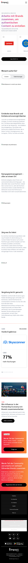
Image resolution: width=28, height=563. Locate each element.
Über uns (14, 512)
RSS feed (17, 538)
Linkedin (9, 534)
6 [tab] (9, 372)
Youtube (10, 538)
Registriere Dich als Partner (14, 485)
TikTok (14, 538)
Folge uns (14, 449)
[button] (14, 389)
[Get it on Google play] (18, 543)
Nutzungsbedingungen (10, 555)
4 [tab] (6, 372)
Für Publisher (14, 502)
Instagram (13, 534)
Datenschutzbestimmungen (11, 553)
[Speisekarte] (26, 2)
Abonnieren (14, 529)
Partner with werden (14, 509)
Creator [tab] (6, 76)
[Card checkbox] (3, 36)
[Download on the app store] (8, 543)
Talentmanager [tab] (18, 76)
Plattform (14, 495)
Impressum (20, 553)
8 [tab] (12, 372)
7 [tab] (10, 372)
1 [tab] (2, 372)
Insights (14, 506)
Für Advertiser (14, 499)
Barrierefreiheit (19, 555)
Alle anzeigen (23, 328)
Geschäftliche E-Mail (14, 525)
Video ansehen (8, 420)
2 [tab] (3, 372)
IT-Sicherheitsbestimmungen (14, 556)
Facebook (17, 534)
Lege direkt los (14, 59)
